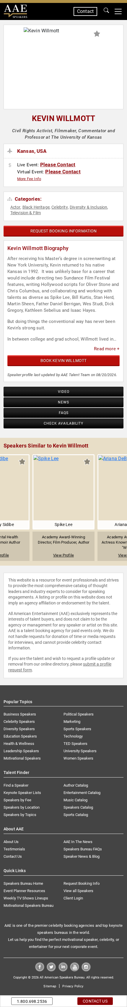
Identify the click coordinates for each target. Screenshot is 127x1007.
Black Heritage (36, 207)
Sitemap (49, 986)
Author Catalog (76, 785)
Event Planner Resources (24, 891)
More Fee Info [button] (29, 179)
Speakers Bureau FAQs (83, 849)
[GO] (106, 11)
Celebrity (59, 207)
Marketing (72, 721)
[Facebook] (39, 970)
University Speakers (80, 751)
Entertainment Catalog (82, 792)
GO (106, 11)
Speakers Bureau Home (23, 883)
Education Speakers (20, 736)
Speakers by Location (22, 807)
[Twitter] (51, 970)
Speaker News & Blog (82, 856)
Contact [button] (85, 11)
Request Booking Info (82, 883)
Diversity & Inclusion (88, 207)
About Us (11, 842)
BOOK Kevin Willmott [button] (63, 360)
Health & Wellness (19, 743)
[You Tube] (74, 970)
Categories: (28, 199)
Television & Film (25, 212)
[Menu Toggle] (118, 11)
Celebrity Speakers (19, 721)
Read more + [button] (107, 348)
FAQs (64, 413)
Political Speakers (79, 714)
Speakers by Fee (17, 800)
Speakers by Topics (20, 814)
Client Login (73, 898)
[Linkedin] (63, 970)
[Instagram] (86, 970)
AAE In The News (78, 842)
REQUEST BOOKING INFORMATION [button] (63, 231)
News (63, 402)
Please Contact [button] (57, 164)
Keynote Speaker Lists (22, 792)
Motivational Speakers (22, 758)
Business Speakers (20, 714)
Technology (73, 736)
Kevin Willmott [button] (63, 118)
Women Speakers (78, 758)
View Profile (63, 555)
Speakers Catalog (78, 807)
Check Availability (63, 423)
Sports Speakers (77, 729)
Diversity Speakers (19, 729)
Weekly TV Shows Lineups (26, 898)
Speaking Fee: (10, 165)
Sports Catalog (76, 814)
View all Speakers (78, 891)
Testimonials (14, 849)
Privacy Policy (72, 986)
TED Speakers (75, 743)
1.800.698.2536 (32, 1001)
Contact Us (13, 856)
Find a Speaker (16, 785)
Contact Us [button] (95, 1001)
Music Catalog (75, 800)
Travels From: (10, 151)
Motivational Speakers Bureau (28, 905)
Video (63, 392)
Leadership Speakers (21, 751)
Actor (15, 207)
